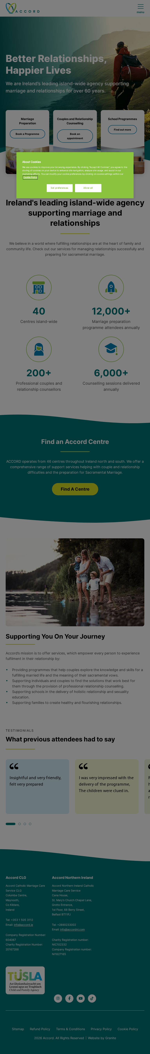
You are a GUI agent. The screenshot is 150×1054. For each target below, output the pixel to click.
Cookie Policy (30, 177)
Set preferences (59, 187)
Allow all (88, 187)
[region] (75, 175)
